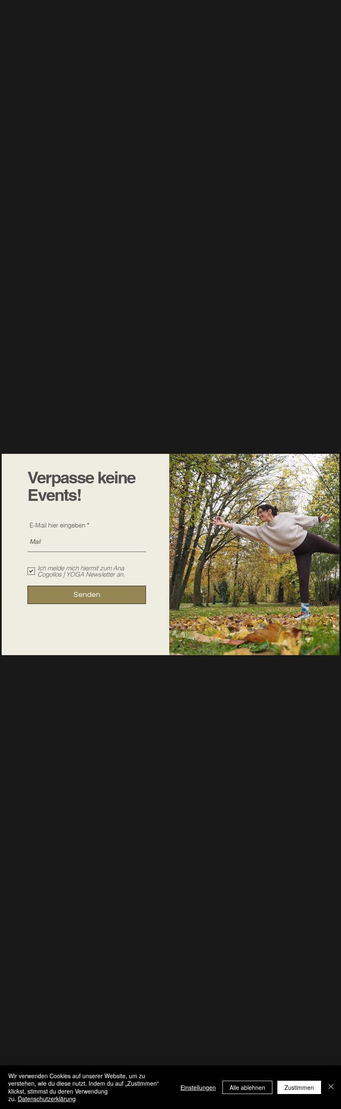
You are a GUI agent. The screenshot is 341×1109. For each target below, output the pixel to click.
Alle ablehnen (247, 1087)
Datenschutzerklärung (47, 1098)
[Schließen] (331, 1087)
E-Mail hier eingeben (57, 525)
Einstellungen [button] (198, 1087)
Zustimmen (299, 1087)
